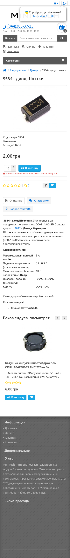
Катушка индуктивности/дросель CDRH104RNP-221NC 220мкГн (30, 365)
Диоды (34, 70)
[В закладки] (52, 185)
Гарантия (48, 46)
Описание (16, 200)
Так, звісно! (40, 16)
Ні (52, 16)
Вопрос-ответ (20, 208)
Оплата (30, 46)
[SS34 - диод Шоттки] (35, 108)
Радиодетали (18, 70)
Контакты (13, 51)
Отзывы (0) (41, 200)
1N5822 (16, 228)
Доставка (13, 46)
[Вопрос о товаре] (46, 185)
